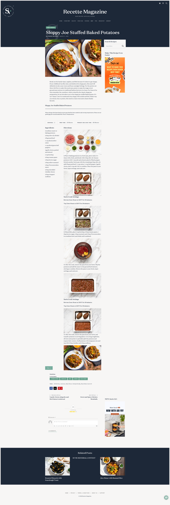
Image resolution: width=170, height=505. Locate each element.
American (63, 378)
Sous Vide (80, 20)
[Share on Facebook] (51, 388)
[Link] (69, 426)
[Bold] (54, 426)
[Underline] (58, 426)
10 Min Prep (67, 20)
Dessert (108, 20)
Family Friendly (51, 27)
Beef (92, 20)
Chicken (87, 20)
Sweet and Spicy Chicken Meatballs (88, 398)
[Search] (166, 3)
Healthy (74, 20)
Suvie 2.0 (89, 383)
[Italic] (56, 426)
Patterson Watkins (52, 36)
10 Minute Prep (54, 378)
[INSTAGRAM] (163, 3)
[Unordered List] (64, 426)
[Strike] (60, 426)
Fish (96, 20)
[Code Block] (67, 426)
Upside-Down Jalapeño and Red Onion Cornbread (59, 398)
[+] (73, 425)
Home (60, 20)
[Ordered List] (62, 426)
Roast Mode (83, 378)
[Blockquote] (65, 426)
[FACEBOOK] (160, 3)
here (49, 114)
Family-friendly (76, 383)
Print (48, 368)
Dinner (76, 378)
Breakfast (102, 20)
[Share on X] (55, 388)
